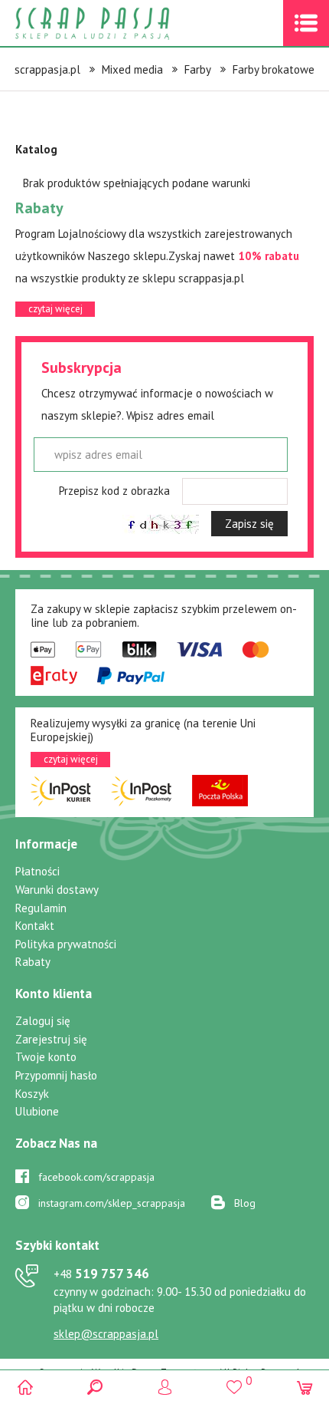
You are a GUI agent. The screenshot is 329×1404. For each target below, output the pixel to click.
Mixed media (132, 69)
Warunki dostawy (57, 889)
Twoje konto (46, 1057)
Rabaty (32, 961)
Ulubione (37, 1111)
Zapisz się (249, 523)
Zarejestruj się (51, 1039)
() (234, 1380)
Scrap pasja (125, 23)
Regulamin (41, 908)
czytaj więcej (55, 308)
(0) (304, 1386)
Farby (197, 69)
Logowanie (165, 1386)
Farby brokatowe (273, 69)
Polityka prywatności (65, 944)
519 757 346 (101, 1273)
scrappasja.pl (47, 69)
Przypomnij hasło (56, 1075)
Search (94, 1386)
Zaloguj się (42, 1020)
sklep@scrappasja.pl (106, 1334)
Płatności (37, 871)
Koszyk (32, 1093)
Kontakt (34, 925)
